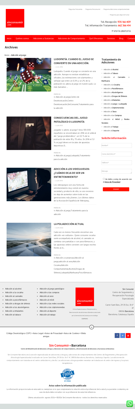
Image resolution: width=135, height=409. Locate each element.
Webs (83, 333)
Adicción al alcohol (13, 289)
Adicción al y (116, 121)
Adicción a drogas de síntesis (17, 303)
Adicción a (113, 88)
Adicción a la (112, 85)
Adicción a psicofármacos (16, 300)
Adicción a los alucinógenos (17, 307)
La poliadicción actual (69, 224)
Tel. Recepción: (116, 21)
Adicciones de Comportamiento (71, 38)
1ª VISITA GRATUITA (121, 31)
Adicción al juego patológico (52, 289)
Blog (121, 38)
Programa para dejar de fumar (119, 15)
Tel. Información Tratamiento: (108, 25)
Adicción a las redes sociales (52, 303)
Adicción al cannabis (14, 296)
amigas (46, 336)
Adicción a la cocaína (14, 292)
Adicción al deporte (48, 311)
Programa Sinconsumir (92, 9)
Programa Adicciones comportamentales (116, 9)
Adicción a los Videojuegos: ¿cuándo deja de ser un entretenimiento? (72, 172)
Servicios (111, 38)
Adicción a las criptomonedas (52, 307)
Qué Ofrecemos (96, 38)
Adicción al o (116, 79)
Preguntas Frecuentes (75, 9)
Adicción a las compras (49, 292)
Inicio (9, 38)
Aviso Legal (38, 333)
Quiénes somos (22, 38)
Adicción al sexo (47, 296)
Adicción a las (113, 115)
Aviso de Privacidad (112, 182)
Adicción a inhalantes (14, 311)
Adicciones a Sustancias (43, 38)
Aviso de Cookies (71, 333)
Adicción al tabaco (13, 314)
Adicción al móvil (47, 300)
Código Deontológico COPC (18, 333)
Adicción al (111, 69)
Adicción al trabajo (48, 314)
